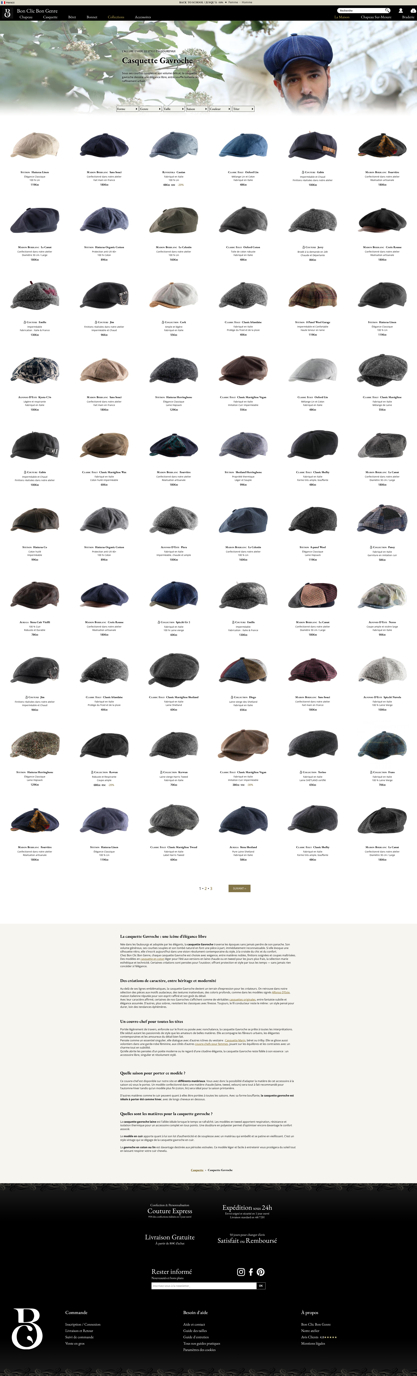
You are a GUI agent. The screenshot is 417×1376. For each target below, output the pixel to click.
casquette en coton (152, 959)
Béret (72, 16)
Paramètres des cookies (199, 1349)
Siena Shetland (243, 847)
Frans (384, 772)
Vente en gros (74, 1343)
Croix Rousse (382, 247)
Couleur (215, 109)
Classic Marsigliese (382, 397)
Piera (174, 547)
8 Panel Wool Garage (312, 322)
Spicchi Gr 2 (175, 622)
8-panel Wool (313, 547)
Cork (175, 322)
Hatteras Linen (35, 172)
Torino (314, 772)
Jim (106, 322)
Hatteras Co (34, 547)
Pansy (384, 547)
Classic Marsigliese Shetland (173, 697)
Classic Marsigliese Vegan (243, 397)
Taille (167, 109)
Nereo (382, 622)
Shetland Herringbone (243, 472)
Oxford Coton (243, 247)
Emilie (36, 322)
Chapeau (26, 16)
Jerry (314, 247)
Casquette (50, 16)
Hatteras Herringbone (173, 397)
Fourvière (382, 172)
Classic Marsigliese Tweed (173, 847)
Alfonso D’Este (281, 992)
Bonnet (92, 16)
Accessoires (143, 16)
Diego (245, 697)
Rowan (106, 772)
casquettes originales (242, 999)
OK (261, 1285)
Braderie (408, 16)
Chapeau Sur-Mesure (376, 16)
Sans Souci (104, 172)
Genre (144, 109)
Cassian (173, 172)
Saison (191, 109)
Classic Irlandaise (243, 322)
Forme (121, 109)
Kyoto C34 (34, 397)
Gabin (314, 172)
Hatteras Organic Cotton (104, 247)
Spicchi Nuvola (382, 697)
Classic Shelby (312, 472)
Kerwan (175, 772)
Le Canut (34, 247)
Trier (236, 109)
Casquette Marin (235, 1040)
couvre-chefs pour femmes (211, 1044)
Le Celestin (174, 247)
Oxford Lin (243, 172)
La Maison (342, 16)
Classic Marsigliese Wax (104, 472)
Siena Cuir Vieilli (35, 622)
